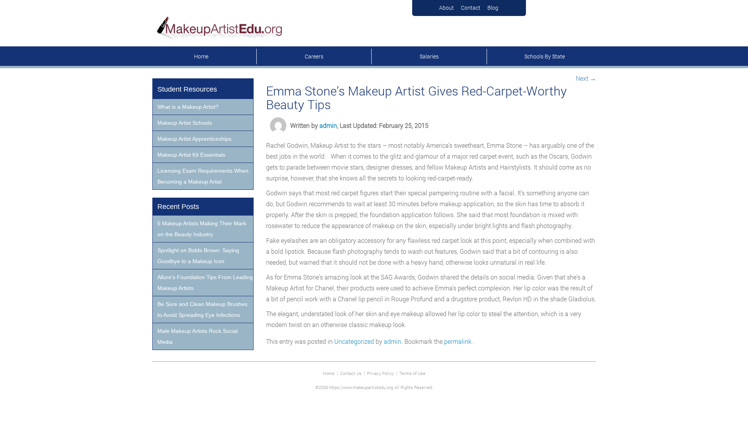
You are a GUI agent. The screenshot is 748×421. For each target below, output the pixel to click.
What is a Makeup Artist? (188, 107)
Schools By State (544, 56)
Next (586, 78)
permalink (457, 341)
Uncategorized (354, 341)
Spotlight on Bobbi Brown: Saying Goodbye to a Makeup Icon (198, 255)
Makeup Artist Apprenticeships (194, 139)
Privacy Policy (380, 373)
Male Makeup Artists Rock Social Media (197, 336)
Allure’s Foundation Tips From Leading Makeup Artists (205, 282)
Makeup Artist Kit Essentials (191, 155)
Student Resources (187, 89)
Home (201, 56)
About (446, 7)
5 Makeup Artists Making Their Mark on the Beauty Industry (201, 228)
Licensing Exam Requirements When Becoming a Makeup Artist (203, 176)
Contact (470, 7)
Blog (492, 7)
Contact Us (351, 373)
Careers (314, 56)
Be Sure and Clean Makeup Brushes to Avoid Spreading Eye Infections (202, 309)
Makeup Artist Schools (184, 123)
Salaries (429, 56)
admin (328, 125)
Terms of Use (412, 373)
